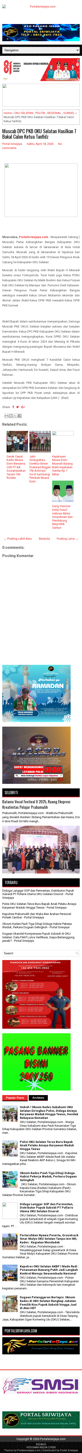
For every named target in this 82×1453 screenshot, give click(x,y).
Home (8, 113)
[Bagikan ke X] (15, 416)
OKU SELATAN (23, 113)
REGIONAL (54, 113)
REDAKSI (41, 1444)
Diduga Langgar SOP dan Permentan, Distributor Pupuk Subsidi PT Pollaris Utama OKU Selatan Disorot (38, 892)
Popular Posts (15, 1097)
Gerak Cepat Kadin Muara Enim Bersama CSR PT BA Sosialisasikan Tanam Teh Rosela (16, 467)
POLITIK (40, 113)
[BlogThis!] (11, 416)
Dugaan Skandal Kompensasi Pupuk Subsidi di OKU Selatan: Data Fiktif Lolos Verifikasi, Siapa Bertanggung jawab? (38, 937)
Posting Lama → (67, 538)
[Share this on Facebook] (13, 407)
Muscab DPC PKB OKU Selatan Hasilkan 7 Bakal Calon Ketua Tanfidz (39, 133)
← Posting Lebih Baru (18, 538)
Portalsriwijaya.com (33, 237)
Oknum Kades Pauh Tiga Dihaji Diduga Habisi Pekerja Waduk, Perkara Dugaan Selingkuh (37, 925)
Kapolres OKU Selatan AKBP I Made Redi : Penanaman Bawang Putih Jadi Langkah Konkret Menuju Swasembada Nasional (49, 1270)
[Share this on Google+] (23, 407)
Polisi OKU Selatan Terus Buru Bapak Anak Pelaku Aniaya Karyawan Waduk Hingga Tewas (39, 905)
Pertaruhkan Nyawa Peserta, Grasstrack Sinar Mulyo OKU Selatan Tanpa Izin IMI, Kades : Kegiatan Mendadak (49, 1239)
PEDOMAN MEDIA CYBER (41, 1447)
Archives (38, 1097)
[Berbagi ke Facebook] (19, 416)
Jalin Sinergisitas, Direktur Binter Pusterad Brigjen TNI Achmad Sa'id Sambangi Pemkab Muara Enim (40, 469)
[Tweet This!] (17, 407)
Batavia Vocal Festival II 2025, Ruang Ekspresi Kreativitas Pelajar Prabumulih (36, 804)
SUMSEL (69, 113)
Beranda (44, 538)
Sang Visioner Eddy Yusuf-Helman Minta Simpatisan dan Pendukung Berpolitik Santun (62, 516)
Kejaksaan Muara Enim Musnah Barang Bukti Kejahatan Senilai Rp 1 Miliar (62, 465)
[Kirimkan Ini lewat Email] (6, 416)
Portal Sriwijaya (69, 1450)
